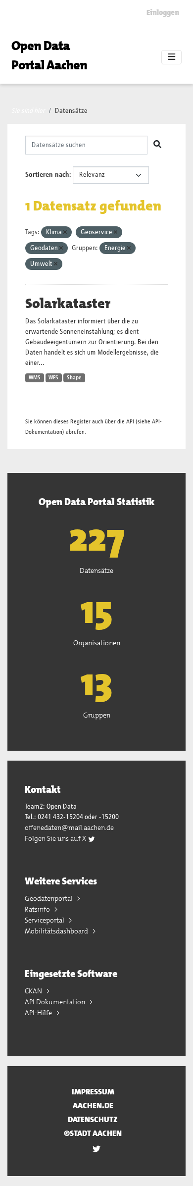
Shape (74, 377)
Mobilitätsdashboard (57, 931)
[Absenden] (157, 145)
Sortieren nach (47, 174)
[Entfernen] (65, 232)
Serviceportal (45, 920)
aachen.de (93, 1105)
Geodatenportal (49, 898)
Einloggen (162, 12)
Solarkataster (67, 303)
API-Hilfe (39, 1012)
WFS (53, 377)
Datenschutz (93, 1119)
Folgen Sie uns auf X (56, 838)
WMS (35, 377)
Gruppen (96, 715)
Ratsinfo (38, 909)
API (130, 421)
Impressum (93, 1091)
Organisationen (96, 642)
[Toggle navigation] (171, 57)
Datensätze (71, 110)
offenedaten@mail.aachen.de (69, 827)
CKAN (34, 990)
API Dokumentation (56, 1001)
